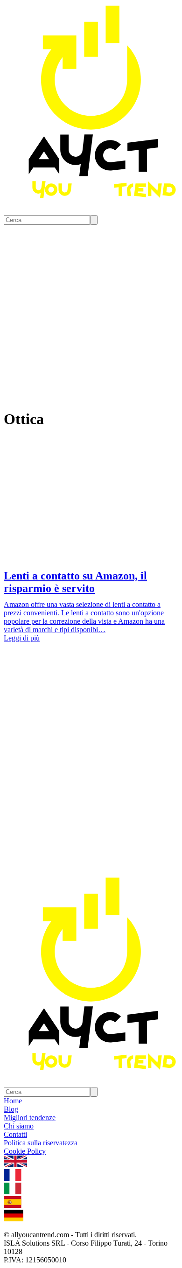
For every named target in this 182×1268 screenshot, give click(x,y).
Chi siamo (19, 1126)
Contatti (15, 1134)
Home (13, 1101)
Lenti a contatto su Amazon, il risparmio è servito (75, 582)
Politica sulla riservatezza (40, 1143)
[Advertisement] (91, 780)
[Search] (94, 220)
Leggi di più (22, 638)
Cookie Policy (25, 1151)
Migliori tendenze (30, 1118)
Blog (11, 1109)
